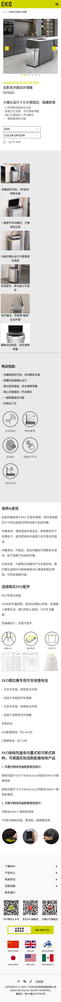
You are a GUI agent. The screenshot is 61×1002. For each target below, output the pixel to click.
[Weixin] (24, 981)
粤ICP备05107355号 (35, 993)
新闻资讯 (10, 879)
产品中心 (10, 873)
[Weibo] (18, 981)
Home (4, 11)
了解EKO (10, 866)
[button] (56, 4)
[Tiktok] (30, 981)
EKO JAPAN (13, 964)
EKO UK (30, 951)
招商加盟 (10, 886)
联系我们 (10, 892)
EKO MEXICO (48, 964)
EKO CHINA (13, 951)
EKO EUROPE (48, 951)
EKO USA (31, 964)
